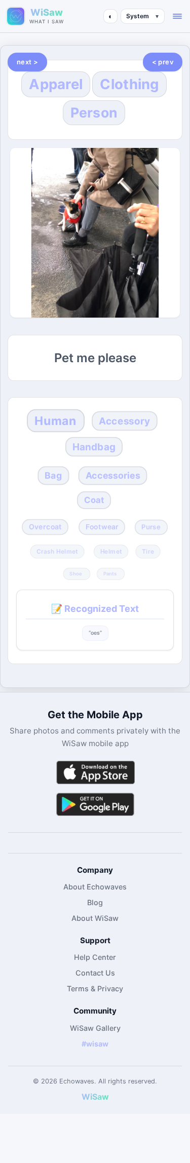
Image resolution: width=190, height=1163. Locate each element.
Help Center (95, 957)
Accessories (113, 475)
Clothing (129, 84)
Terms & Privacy (95, 988)
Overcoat (45, 527)
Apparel (56, 84)
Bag (53, 475)
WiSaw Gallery (95, 1028)
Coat (94, 500)
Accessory (124, 421)
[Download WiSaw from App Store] (95, 772)
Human (55, 421)
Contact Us (95, 972)
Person (94, 112)
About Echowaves (95, 886)
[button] (177, 16)
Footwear (102, 527)
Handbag (94, 447)
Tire (148, 551)
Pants (110, 573)
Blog (95, 902)
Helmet (111, 551)
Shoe (75, 573)
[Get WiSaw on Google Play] (95, 804)
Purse (151, 527)
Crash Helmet (57, 551)
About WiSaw (95, 918)
